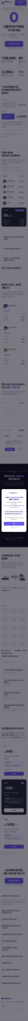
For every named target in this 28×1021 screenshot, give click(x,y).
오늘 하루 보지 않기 (14, 527)
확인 (14, 523)
